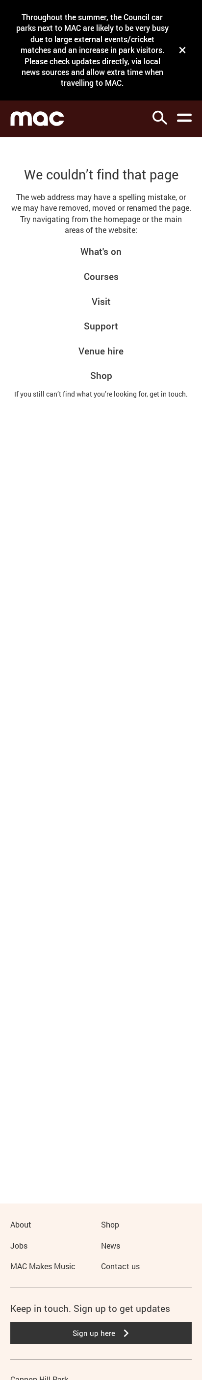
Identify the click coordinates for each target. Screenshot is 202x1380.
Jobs (18, 1245)
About (20, 1224)
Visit (101, 301)
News (110, 1245)
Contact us (120, 1266)
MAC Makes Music (43, 1266)
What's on (101, 251)
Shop (101, 375)
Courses (101, 276)
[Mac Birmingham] (37, 118)
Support (101, 326)
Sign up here (94, 1333)
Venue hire (101, 351)
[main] (101, 654)
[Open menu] (184, 117)
